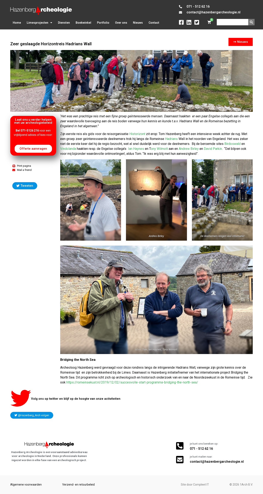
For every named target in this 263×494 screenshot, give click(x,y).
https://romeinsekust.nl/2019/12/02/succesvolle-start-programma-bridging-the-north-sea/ (132, 382)
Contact (154, 22)
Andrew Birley (189, 149)
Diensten (64, 22)
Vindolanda (68, 149)
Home (17, 22)
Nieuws (138, 22)
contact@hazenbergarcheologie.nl (217, 462)
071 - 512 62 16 (201, 449)
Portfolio (103, 22)
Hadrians (171, 139)
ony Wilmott (159, 149)
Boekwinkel (83, 22)
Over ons (121, 22)
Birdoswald (232, 144)
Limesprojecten (37, 22)
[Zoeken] (251, 22)
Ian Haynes (136, 149)
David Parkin (213, 149)
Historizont (137, 134)
